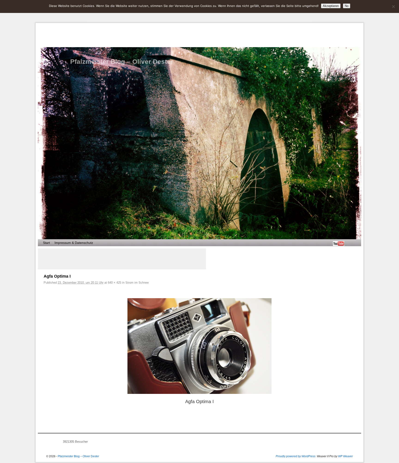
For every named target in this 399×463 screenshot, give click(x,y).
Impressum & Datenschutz (73, 243)
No (346, 6)
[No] (393, 6)
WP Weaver (345, 456)
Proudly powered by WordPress (295, 456)
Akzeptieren (331, 6)
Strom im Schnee (137, 282)
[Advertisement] (122, 258)
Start (46, 243)
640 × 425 (114, 282)
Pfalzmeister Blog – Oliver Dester (121, 61)
